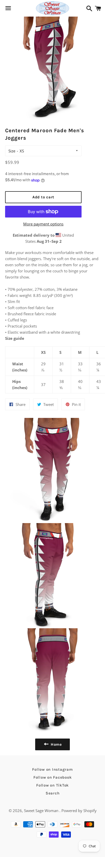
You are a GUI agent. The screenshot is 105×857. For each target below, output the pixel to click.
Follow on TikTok (52, 785)
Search (53, 793)
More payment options (43, 223)
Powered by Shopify (79, 810)
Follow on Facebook (52, 777)
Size (11, 150)
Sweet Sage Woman (41, 810)
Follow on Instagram (52, 769)
